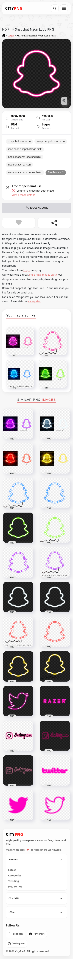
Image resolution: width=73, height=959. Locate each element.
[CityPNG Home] (14, 8)
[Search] (55, 8)
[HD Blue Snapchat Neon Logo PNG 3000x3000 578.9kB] (55, 493)
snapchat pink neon (19, 141)
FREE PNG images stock (43, 274)
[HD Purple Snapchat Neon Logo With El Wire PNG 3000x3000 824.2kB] (55, 562)
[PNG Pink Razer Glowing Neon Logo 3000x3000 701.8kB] (55, 701)
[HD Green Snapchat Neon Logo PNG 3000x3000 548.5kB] (18, 528)
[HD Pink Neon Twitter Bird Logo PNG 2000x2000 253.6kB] (55, 805)
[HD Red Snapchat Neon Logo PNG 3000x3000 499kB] (55, 632)
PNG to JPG (15, 886)
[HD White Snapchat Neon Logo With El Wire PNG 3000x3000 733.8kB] (55, 597)
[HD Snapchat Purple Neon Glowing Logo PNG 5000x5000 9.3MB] (18, 424)
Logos (46, 124)
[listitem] (15, 934)
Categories (14, 875)
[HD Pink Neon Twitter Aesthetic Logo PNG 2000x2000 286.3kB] (18, 701)
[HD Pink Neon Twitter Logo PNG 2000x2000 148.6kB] (18, 805)
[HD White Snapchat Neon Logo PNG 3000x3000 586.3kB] (18, 597)
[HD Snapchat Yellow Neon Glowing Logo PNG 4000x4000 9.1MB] (55, 458)
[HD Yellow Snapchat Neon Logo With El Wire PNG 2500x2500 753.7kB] (55, 666)
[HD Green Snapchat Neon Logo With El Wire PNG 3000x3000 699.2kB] (55, 528)
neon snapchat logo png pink (24, 156)
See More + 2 (56, 172)
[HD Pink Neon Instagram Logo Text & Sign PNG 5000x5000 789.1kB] (18, 770)
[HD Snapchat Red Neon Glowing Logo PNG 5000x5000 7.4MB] (18, 458)
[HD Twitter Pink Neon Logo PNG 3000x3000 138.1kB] (55, 770)
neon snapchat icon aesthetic (25, 172)
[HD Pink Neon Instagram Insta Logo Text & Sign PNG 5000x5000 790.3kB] (55, 736)
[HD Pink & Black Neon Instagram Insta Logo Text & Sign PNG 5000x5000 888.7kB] (18, 736)
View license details (23, 195)
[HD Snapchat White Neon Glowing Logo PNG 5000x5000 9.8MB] (55, 424)
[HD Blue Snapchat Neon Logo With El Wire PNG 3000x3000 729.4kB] (18, 493)
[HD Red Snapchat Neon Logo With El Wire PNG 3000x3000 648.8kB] (18, 632)
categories (34, 301)
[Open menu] (64, 8)
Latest (12, 870)
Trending (13, 881)
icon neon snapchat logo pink (25, 149)
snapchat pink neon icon (51, 141)
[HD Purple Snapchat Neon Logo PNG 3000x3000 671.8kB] (18, 562)
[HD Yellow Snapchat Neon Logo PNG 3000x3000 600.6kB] (18, 666)
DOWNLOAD (39, 207)
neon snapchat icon (19, 164)
